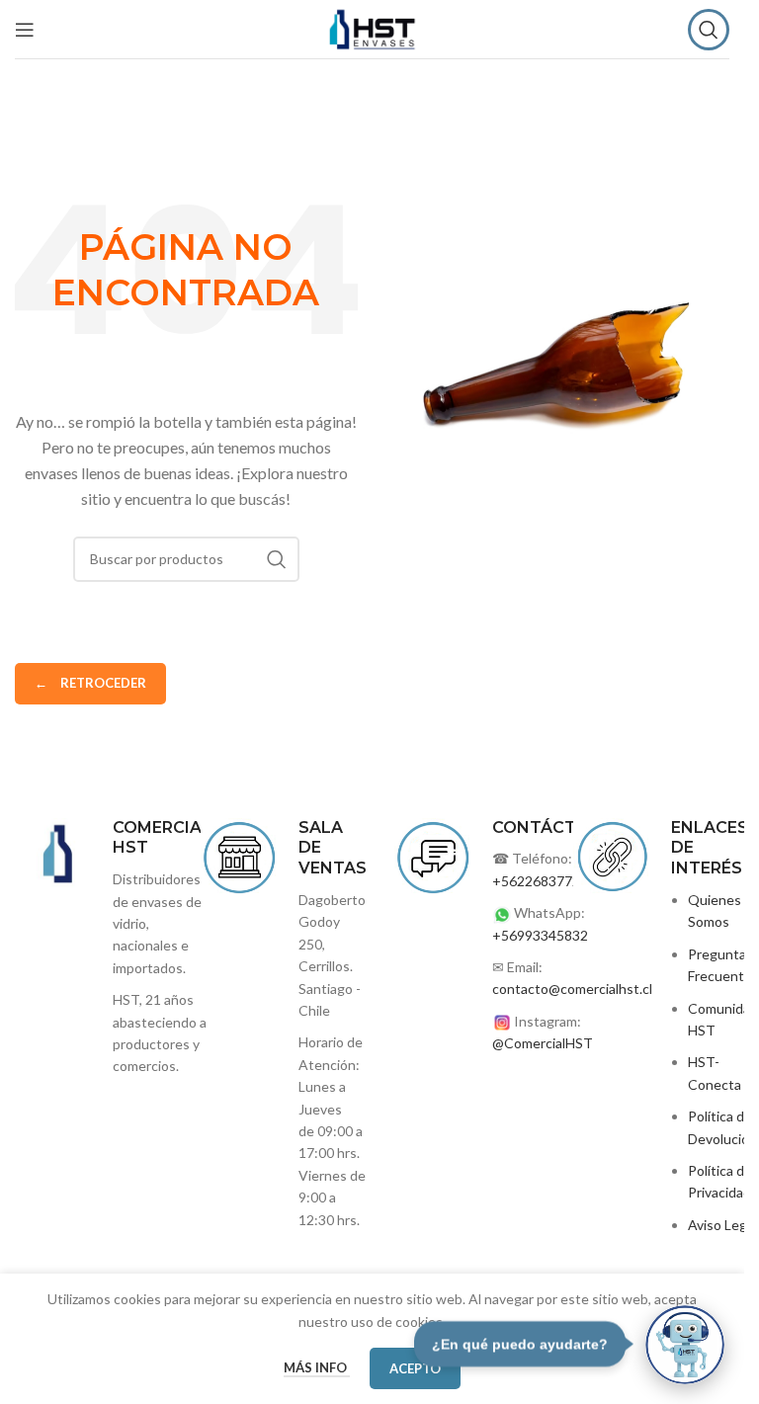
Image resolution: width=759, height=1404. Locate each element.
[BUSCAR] (276, 559)
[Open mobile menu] (24, 29)
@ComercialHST (542, 1042)
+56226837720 (540, 880)
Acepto (415, 1368)
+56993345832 (540, 935)
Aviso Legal (722, 1224)
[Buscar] (708, 29)
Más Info (317, 1367)
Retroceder (90, 683)
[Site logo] (372, 27)
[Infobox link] (279, 1024)
